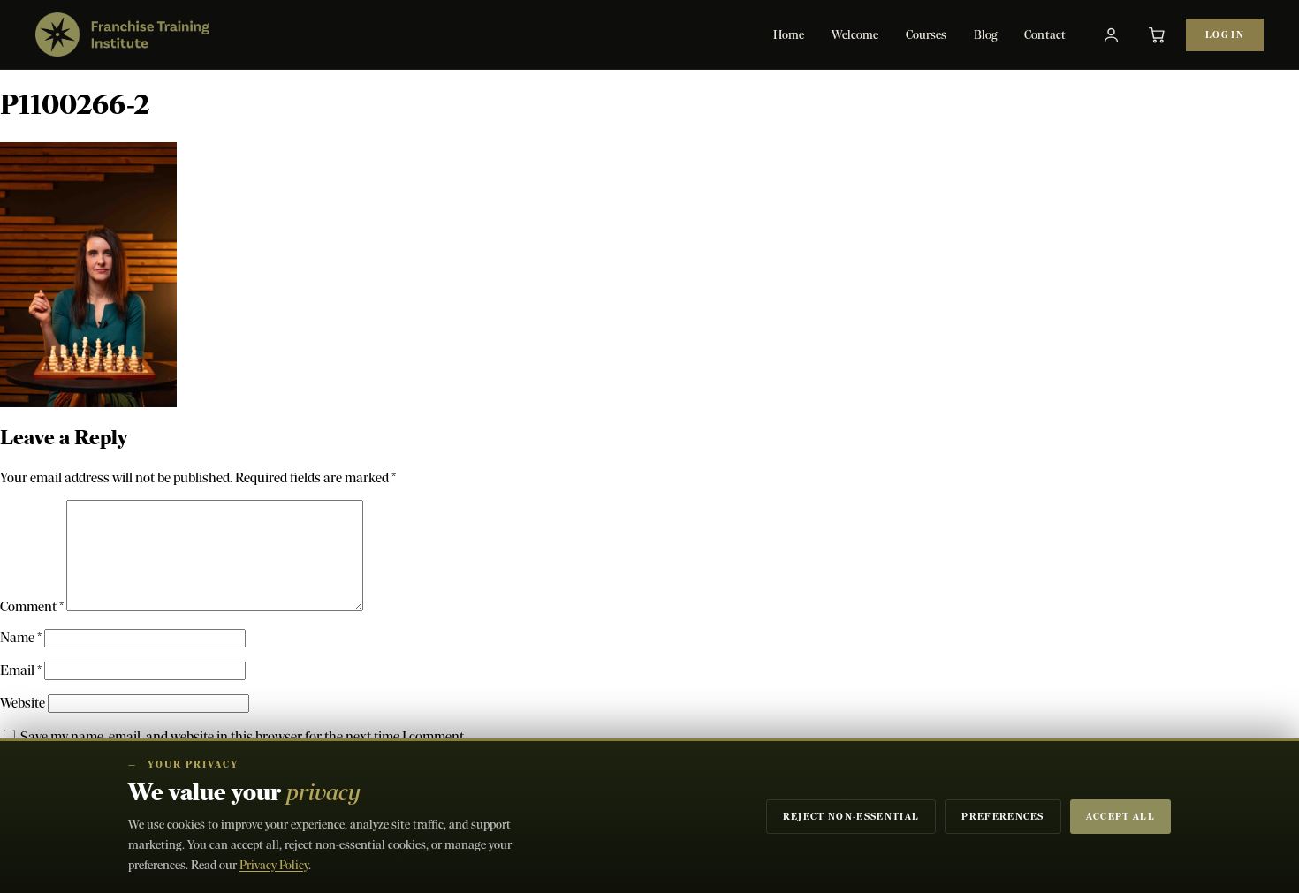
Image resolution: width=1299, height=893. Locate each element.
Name (21, 637)
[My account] (1111, 34)
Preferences (1003, 816)
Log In (1224, 35)
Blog (986, 34)
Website (22, 702)
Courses (926, 34)
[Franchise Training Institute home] (122, 34)
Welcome (855, 34)
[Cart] (1157, 34)
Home (789, 34)
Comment (32, 606)
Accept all (1120, 816)
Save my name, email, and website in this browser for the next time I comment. (243, 736)
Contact (1045, 34)
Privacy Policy (273, 865)
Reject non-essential (851, 816)
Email (21, 670)
